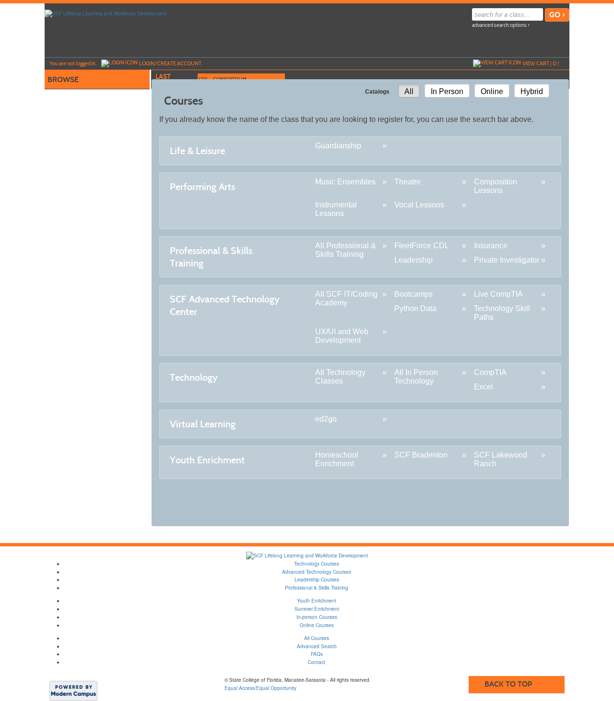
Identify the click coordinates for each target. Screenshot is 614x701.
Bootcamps (413, 294)
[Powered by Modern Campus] (73, 690)
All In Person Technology (416, 376)
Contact (316, 662)
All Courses (316, 638)
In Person (447, 91)
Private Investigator (506, 260)
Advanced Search (317, 646)
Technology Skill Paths (502, 312)
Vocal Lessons (419, 205)
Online (492, 91)
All (408, 91)
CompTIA (490, 372)
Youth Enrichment (316, 600)
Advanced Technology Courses (316, 571)
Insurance (491, 246)
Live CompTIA (498, 294)
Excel (483, 387)
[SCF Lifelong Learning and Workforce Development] (105, 13)
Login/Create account (170, 63)
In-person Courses (316, 617)
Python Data (415, 308)
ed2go (326, 419)
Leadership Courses (317, 579)
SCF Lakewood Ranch (500, 459)
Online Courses (317, 625)
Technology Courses (316, 563)
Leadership (413, 260)
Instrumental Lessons (336, 209)
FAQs (317, 654)
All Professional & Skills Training (345, 250)
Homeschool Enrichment (336, 459)
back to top (508, 684)
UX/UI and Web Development (341, 335)
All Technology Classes (340, 376)
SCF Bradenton (421, 455)
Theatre (407, 182)
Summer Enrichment (317, 608)
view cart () (540, 63)
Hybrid (531, 91)
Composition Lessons (495, 186)
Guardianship (338, 146)
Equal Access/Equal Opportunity (260, 688)
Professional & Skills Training (316, 587)
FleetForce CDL (421, 246)
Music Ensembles (345, 182)
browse (63, 79)
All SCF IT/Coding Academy (346, 298)
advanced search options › (501, 25)
